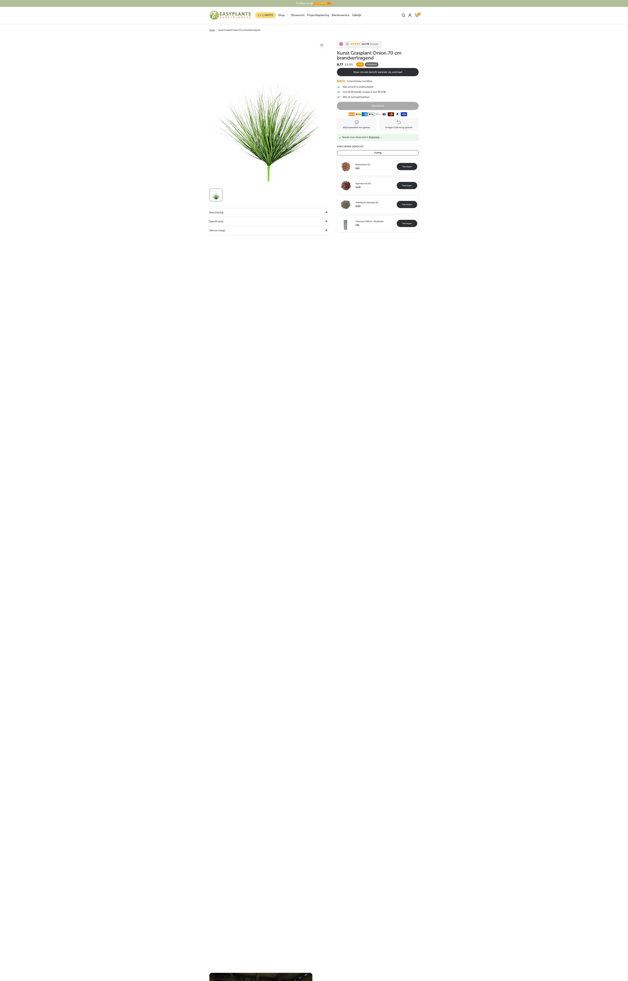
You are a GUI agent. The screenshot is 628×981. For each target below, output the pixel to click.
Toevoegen (407, 166)
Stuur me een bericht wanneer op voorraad (377, 72)
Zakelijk (356, 15)
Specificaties (216, 221)
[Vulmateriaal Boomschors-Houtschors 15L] (345, 166)
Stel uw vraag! (217, 230)
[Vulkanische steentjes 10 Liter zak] (345, 204)
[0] (416, 15)
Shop (281, 15)
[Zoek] (403, 15)
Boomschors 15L (363, 164)
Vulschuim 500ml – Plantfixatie (370, 221)
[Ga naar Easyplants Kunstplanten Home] (230, 15)
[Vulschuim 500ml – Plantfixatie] (345, 223)
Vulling (377, 152)
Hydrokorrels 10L (363, 183)
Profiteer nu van (313, 3)
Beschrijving (216, 212)
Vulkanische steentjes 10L (367, 202)
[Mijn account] (410, 15)
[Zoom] (321, 45)
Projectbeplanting (318, 15)
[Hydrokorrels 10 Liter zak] (345, 185)
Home (212, 30)
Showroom (298, 15)
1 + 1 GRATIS (265, 15)
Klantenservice (340, 15)
